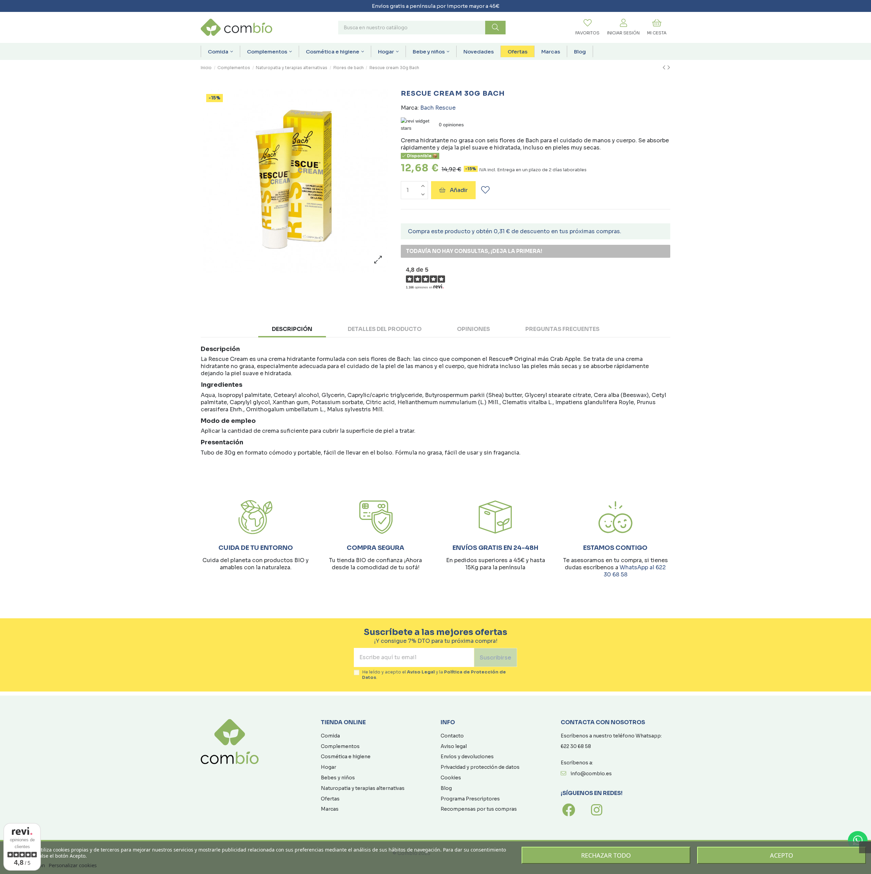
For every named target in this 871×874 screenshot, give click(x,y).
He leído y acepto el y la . (434, 675)
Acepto (781, 855)
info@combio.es (591, 773)
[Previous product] (664, 68)
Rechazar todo (606, 855)
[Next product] (668, 68)
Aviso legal (454, 746)
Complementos (340, 746)
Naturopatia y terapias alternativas (363, 788)
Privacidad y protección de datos (480, 767)
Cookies (451, 778)
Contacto (452, 736)
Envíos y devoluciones (467, 756)
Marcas (330, 809)
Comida (330, 736)
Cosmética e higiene (346, 756)
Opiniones (473, 329)
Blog (446, 788)
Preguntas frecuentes (562, 329)
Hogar (328, 767)
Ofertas (330, 799)
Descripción (292, 329)
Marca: (410, 107)
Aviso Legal (421, 672)
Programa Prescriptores (470, 799)
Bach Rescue (438, 107)
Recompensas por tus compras (479, 809)
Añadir (459, 190)
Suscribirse (495, 657)
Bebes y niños (338, 778)
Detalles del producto (385, 329)
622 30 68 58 (576, 746)
